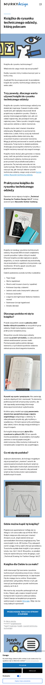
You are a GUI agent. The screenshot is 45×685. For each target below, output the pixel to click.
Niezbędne (6, 676)
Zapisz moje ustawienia (22, 681)
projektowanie (16, 623)
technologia (8, 628)
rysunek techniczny (30, 626)
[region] (22, 668)
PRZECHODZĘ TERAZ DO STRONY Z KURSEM (22, 613)
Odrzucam (32, 671)
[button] (40, 4)
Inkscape (26, 601)
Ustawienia (11, 671)
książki (19, 626)
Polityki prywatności (32, 661)
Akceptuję (22, 665)
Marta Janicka (11, 621)
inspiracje (13, 626)
